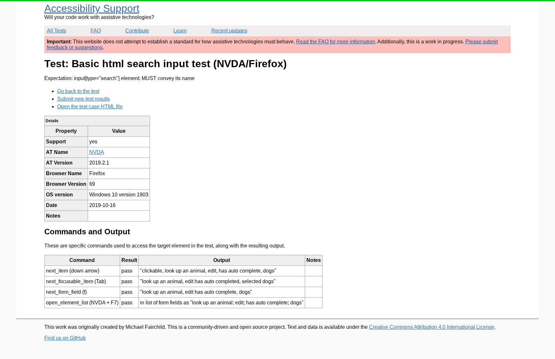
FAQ (96, 30)
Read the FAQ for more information (335, 41)
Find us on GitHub (65, 338)
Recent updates (229, 30)
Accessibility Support (91, 8)
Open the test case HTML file (90, 106)
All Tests (56, 30)
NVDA (96, 152)
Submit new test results (83, 99)
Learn (180, 30)
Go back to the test (78, 91)
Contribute (137, 30)
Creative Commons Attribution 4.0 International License (431, 327)
